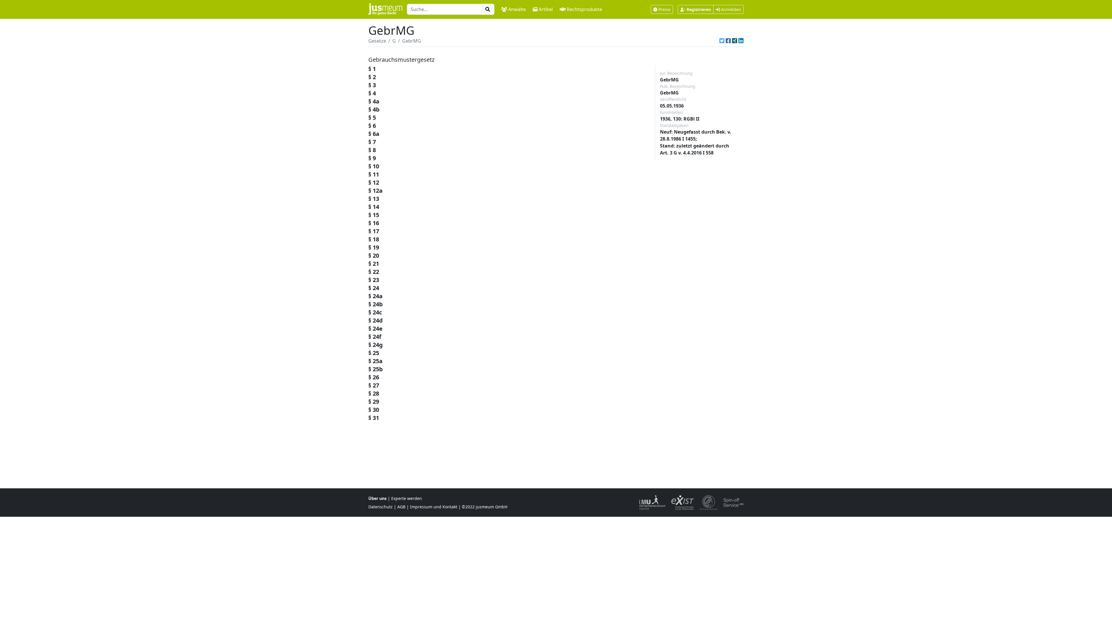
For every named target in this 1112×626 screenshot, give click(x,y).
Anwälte (517, 9)
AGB (401, 506)
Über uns (377, 498)
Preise (664, 9)
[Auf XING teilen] (734, 40)
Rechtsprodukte (584, 9)
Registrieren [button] (699, 9)
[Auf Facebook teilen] (728, 40)
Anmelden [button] (730, 9)
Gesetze (377, 41)
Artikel (546, 9)
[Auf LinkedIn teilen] (741, 40)
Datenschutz (380, 506)
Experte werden (406, 498)
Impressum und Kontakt (433, 506)
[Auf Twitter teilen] (722, 40)
